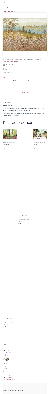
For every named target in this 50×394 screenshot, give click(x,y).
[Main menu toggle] (6, 7)
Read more (21, 226)
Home (4, 59)
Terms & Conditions (9, 376)
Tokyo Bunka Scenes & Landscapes (29, 59)
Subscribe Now (25, 92)
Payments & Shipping (10, 379)
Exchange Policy (8, 377)
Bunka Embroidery (10, 59)
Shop (6, 348)
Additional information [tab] (14, 99)
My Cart (7, 350)
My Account (8, 352)
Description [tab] (5, 99)
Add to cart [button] (6, 148)
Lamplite (19, 390)
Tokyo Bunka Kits (18, 59)
